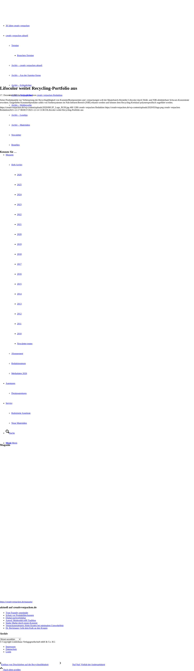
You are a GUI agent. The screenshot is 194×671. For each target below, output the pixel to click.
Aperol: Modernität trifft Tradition (21, 620)
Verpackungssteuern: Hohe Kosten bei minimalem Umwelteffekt (34, 625)
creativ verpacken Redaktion (49, 95)
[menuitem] (100, 646)
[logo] (21, 13)
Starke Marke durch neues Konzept (21, 623)
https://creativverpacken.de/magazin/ (16, 602)
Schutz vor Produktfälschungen (20, 615)
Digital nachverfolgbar (16, 618)
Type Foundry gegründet (17, 613)
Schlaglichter (26, 95)
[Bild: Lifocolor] (35, 81)
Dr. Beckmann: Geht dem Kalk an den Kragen (26, 628)
